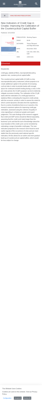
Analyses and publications (20, 15)
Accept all (18, 398)
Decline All (27, 398)
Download (6, 63)
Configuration (7, 398)
